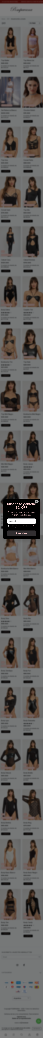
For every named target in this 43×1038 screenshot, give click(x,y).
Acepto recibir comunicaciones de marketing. (22, 527)
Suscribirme (21, 533)
